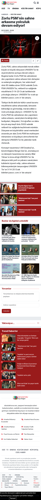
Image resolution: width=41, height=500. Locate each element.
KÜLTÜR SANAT (27, 9)
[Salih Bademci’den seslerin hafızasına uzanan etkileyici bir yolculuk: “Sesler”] (30, 229)
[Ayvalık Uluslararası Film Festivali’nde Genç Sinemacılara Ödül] (11, 269)
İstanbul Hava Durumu (31, 419)
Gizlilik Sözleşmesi (11, 483)
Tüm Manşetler (29, 434)
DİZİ (3, 9)
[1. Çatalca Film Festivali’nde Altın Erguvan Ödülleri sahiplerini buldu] (11, 229)
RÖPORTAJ (34, 450)
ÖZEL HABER (20, 452)
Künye (6, 485)
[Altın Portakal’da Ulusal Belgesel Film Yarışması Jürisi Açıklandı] (11, 250)
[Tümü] (38, 323)
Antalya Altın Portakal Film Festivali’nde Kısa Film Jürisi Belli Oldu (29, 258)
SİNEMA (15, 9)
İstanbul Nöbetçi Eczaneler (8, 421)
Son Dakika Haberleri (11, 439)
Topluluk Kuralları (21, 485)
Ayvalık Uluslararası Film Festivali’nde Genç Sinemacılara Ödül (10, 276)
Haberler (4, 14)
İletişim (26, 483)
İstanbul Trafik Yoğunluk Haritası (27, 428)
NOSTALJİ (18, 479)
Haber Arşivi (28, 439)
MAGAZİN (5, 481)
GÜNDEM (24, 481)
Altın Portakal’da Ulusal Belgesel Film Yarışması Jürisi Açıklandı (10, 258)
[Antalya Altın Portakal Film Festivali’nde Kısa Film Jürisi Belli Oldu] (30, 250)
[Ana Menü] (38, 3)
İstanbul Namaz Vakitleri (8, 428)
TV (8, 9)
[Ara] (35, 3)
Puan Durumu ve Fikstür (12, 434)
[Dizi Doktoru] (9, 3)
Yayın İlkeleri (8, 487)
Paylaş (6, 60)
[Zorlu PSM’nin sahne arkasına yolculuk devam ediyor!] (20, 46)
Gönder (6, 311)
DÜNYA (15, 481)
